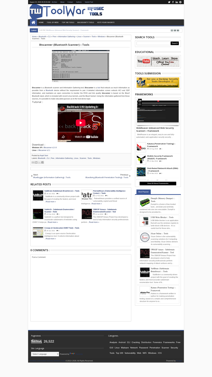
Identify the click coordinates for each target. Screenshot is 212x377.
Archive (54, 2)
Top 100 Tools (68, 22)
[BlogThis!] (36, 162)
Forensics (157, 342)
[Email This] (33, 162)
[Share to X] (39, 162)
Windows (96, 158)
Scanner (83, 158)
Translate (79, 354)
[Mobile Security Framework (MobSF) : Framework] (141, 159)
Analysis (113, 342)
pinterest (180, 2)
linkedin (177, 2)
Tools (90, 158)
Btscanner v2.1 (44, 150)
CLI (48, 158)
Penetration (155, 347)
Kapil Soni (44, 156)
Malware (125, 347)
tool (98, 88)
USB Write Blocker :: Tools (162, 217)
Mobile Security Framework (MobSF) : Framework (160, 157)
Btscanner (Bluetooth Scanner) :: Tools (64, 44)
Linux (76, 158)
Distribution (146, 342)
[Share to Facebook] (42, 162)
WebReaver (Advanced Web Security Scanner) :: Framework (155, 129)
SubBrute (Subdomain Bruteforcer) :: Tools (160, 270)
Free (53, 158)
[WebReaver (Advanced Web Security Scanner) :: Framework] (158, 112)
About (62, 2)
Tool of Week (53, 22)
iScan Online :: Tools (159, 233)
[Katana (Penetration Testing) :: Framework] (141, 147)
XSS (160, 353)
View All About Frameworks (157, 183)
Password (143, 347)
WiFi (145, 353)
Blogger (179, 361)
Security (174, 347)
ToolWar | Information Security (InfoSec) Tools (48, 361)
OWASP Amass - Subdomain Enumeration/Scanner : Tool (163, 251)
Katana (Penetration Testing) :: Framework (161, 145)
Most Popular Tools (143, 192)
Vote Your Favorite (106, 22)
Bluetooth (50, 90)
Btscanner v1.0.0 (50, 148)
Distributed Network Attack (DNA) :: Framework (162, 169)
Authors (79, 2)
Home (33, 22)
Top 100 (119, 353)
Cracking (136, 342)
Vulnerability (130, 353)
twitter (169, 2)
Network (134, 347)
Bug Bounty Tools (85, 22)
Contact (70, 2)
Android (122, 342)
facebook (173, 2)
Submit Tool (89, 2)
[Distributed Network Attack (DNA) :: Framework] (141, 172)
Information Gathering (64, 158)
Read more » (51, 202)
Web (139, 353)
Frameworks (169, 342)
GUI (111, 347)
